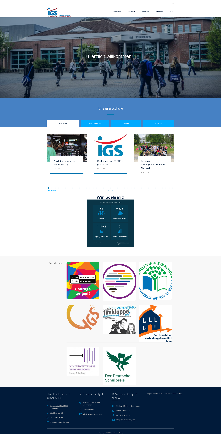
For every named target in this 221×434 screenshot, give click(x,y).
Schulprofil (131, 11)
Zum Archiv (51, 190)
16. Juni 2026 (101, 169)
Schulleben (159, 11)
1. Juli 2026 (57, 169)
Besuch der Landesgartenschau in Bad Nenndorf (153, 164)
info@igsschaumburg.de (59, 422)
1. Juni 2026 (145, 172)
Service (171, 11)
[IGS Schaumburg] (59, 11)
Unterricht (145, 11)
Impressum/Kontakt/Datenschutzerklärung (160, 393)
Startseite (117, 11)
